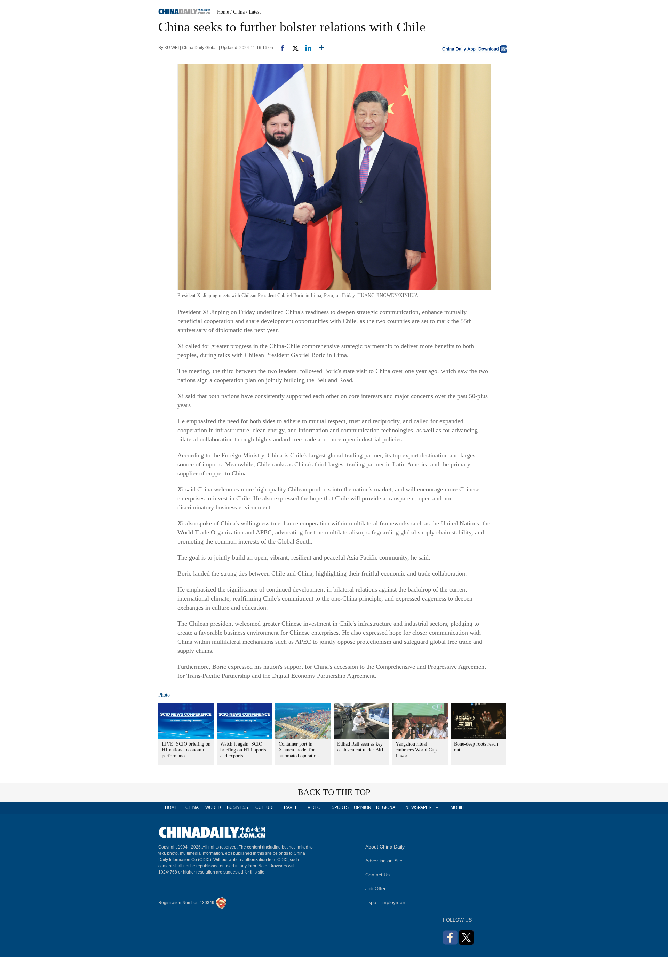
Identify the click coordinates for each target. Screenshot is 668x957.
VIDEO (314, 807)
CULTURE (265, 807)
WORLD (213, 807)
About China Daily (385, 847)
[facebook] (279, 47)
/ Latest (253, 12)
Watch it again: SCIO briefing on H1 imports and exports (243, 749)
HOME (171, 807)
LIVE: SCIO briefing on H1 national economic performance (186, 749)
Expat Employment (386, 902)
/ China (237, 12)
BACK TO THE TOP (334, 792)
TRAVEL (289, 807)
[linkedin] (306, 47)
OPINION (362, 807)
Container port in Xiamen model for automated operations (299, 749)
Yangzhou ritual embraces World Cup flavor (416, 749)
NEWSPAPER (418, 807)
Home (223, 12)
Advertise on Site (384, 860)
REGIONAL (387, 807)
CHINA (192, 807)
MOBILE (458, 807)
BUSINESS (237, 807)
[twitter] (292, 47)
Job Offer (375, 888)
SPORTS (340, 807)
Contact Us (377, 874)
